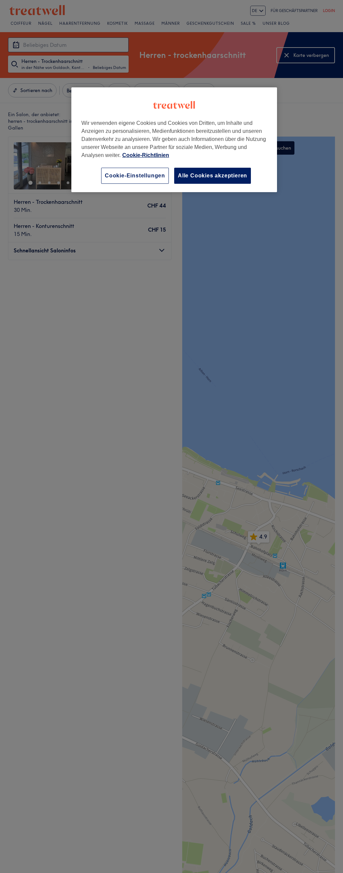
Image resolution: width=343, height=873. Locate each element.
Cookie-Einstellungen (135, 175)
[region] (174, 139)
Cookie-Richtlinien (145, 155)
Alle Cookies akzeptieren (212, 175)
